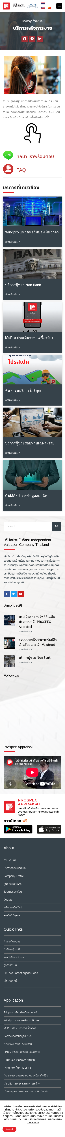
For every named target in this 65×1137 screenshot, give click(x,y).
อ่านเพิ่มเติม (33, 1122)
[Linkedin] (40, 39)
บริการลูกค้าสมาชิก (32, 21)
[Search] (56, 526)
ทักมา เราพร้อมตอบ (35, 156)
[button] (59, 6)
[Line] (32, 39)
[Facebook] (24, 39)
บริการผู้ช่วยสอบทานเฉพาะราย (29, 443)
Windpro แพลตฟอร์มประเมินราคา (32, 232)
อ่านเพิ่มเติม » (12, 241)
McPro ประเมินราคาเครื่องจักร (29, 338)
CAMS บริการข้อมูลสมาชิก (26, 496)
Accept (9, 1129)
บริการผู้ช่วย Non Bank (23, 285)
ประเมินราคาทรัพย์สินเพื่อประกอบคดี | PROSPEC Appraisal (37, 621)
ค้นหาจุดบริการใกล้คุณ (23, 390)
